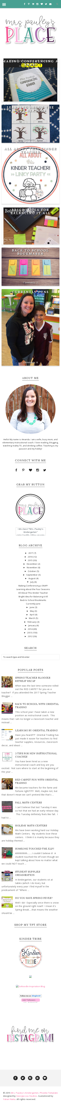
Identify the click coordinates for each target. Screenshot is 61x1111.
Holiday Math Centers (31, 825)
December (32, 564)
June (32, 607)
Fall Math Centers (28, 802)
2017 (31, 553)
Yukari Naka (9, 1099)
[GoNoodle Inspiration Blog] (30, 986)
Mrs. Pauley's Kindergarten (25, 1092)
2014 (30, 629)
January (32, 625)
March (32, 618)
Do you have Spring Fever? (34, 898)
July (32, 582)
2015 (30, 560)
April (32, 614)
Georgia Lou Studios (26, 1096)
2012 (30, 636)
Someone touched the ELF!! (34, 848)
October (32, 571)
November (32, 567)
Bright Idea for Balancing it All (30, 211)
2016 (30, 557)
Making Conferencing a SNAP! (30, 62)
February (32, 622)
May (32, 611)
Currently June (30, 292)
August (32, 578)
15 (37, 241)
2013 (30, 632)
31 (37, 200)
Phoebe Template (49, 1092)
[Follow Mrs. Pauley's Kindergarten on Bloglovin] (30, 996)
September (32, 575)
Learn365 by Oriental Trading (36, 730)
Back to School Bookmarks (30, 252)
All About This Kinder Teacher (30, 150)
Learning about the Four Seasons (30, 109)
